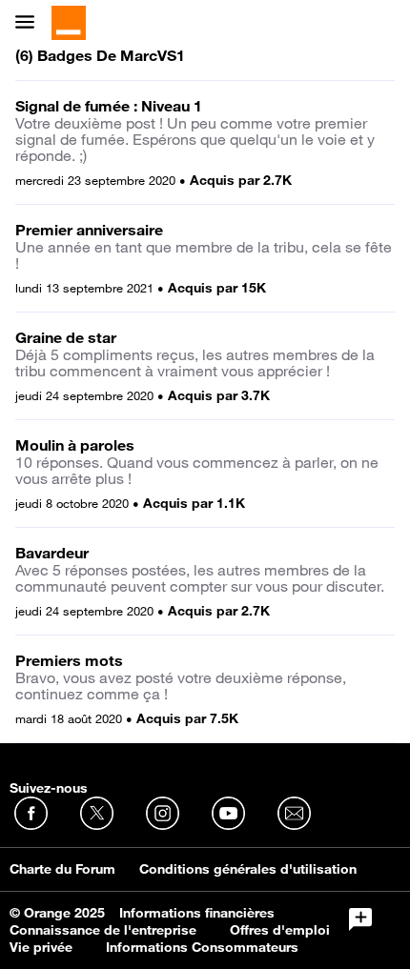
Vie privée (41, 947)
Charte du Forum (62, 869)
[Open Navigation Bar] (30, 23)
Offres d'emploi (280, 930)
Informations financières (197, 912)
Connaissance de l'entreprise (103, 930)
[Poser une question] (360, 919)
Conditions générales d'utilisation (248, 869)
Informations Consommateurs (202, 947)
